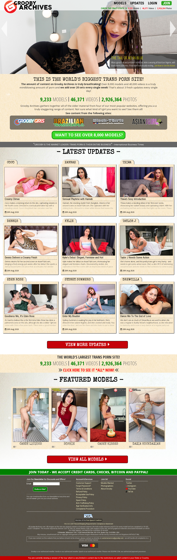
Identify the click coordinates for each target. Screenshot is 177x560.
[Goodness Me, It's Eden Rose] (30, 298)
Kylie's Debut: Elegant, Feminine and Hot (82, 257)
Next (173, 28)
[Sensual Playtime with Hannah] (88, 181)
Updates (137, 3)
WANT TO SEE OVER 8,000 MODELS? (89, 135)
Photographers (107, 486)
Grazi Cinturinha (108, 444)
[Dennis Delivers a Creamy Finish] (30, 240)
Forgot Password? (83, 486)
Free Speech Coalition (94, 520)
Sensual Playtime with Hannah (77, 199)
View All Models (86, 460)
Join (166, 3)
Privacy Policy (81, 497)
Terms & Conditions (84, 489)
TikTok (130, 492)
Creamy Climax (12, 199)
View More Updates (86, 345)
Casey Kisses (30, 444)
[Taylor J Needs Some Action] (146, 240)
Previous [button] (9, 418)
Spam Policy (81, 500)
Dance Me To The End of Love (135, 316)
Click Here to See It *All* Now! (88, 370)
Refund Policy (81, 492)
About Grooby (106, 489)
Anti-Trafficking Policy (85, 503)
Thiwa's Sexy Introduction (133, 199)
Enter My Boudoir (71, 316)
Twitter (129, 483)
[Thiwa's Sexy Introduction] (146, 181)
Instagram (132, 486)
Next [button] (167, 418)
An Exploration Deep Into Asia (133, 54)
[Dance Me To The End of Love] (146, 298)
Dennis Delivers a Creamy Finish (21, 257)
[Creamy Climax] (30, 181)
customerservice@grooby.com (112, 538)
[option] (30, 418)
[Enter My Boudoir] (88, 298)
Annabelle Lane (146, 444)
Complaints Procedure (85, 509)
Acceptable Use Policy (85, 494)
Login (152, 3)
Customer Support (83, 483)
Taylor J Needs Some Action (134, 257)
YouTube (132, 489)
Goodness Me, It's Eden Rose (19, 316)
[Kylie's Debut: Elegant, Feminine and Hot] (88, 240)
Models (120, 3)
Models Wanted (107, 483)
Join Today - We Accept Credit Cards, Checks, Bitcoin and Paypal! (88, 472)
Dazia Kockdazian (69, 444)
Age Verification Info (84, 506)
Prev (3, 28)
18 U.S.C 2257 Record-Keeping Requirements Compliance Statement (88, 524)
